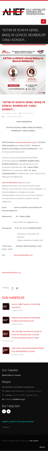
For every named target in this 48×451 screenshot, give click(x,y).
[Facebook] (4, 411)
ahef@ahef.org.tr (18, 399)
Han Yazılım (34, 441)
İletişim (42, 447)
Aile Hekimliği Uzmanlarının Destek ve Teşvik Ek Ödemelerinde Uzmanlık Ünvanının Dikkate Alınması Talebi (27, 334)
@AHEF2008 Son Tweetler (11, 375)
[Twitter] (9, 411)
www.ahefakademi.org (25, 142)
